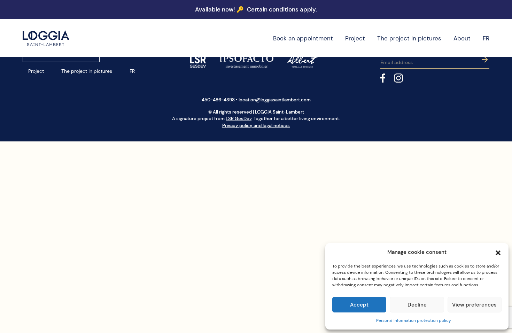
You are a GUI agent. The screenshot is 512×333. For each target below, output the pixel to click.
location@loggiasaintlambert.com (275, 100)
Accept (359, 304)
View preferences (474, 304)
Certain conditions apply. (282, 9)
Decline (417, 304)
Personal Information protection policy (413, 320)
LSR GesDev (238, 119)
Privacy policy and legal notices (256, 126)
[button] (498, 252)
